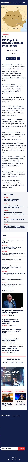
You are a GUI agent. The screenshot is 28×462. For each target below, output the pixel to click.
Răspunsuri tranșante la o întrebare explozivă (12, 199)
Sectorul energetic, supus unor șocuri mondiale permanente (12, 285)
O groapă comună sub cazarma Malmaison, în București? (14, 206)
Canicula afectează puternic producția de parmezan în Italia (14, 213)
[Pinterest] (14, 58)
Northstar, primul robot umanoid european (14, 220)
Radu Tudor (15, 50)
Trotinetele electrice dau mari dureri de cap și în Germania (13, 274)
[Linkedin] (18, 58)
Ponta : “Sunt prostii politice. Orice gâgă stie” (20, 403)
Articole (5, 34)
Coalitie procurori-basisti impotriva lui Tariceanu (7, 404)
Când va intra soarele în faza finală (12, 279)
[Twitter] (11, 58)
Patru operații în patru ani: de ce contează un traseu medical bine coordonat (14, 227)
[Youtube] (19, 459)
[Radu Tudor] (8, 50)
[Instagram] (12, 459)
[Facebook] (7, 58)
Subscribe (21, 448)
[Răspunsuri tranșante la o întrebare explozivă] (12, 300)
